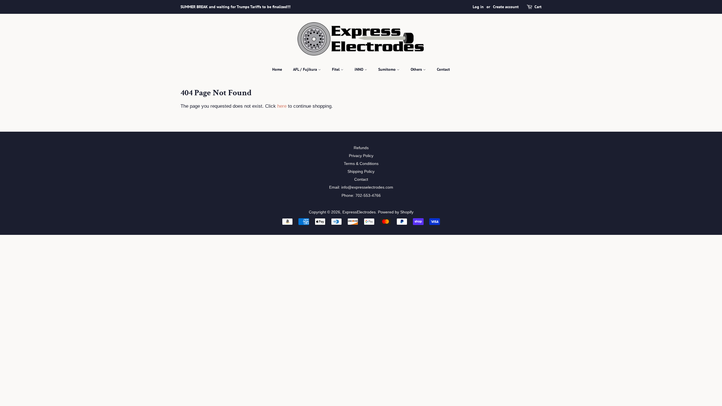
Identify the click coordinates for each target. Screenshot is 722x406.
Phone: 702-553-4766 (361, 195)
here (282, 106)
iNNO (359, 69)
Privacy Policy (361, 155)
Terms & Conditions (361, 163)
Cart (538, 6)
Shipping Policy (361, 171)
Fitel (336, 69)
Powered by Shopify (395, 212)
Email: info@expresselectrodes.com (361, 187)
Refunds (361, 147)
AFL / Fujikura (305, 69)
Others (417, 69)
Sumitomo (387, 69)
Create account (506, 6)
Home (277, 69)
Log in (478, 6)
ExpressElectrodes (359, 212)
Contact (443, 69)
